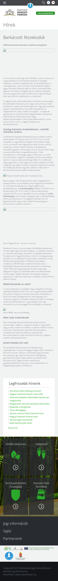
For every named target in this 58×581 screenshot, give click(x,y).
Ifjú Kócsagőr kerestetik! (21, 419)
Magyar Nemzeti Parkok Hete (24, 416)
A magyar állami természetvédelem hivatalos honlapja (30, 6)
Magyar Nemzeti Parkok (15, 13)
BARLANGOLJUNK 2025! (21, 423)
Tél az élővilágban (18, 410)
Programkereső (45, 13)
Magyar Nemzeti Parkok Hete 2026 (26, 394)
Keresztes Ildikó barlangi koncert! (25, 390)
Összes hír (13, 427)
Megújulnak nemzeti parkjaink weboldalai (29, 403)
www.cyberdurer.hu (26, 574)
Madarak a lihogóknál (20, 406)
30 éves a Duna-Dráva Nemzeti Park (27, 413)
